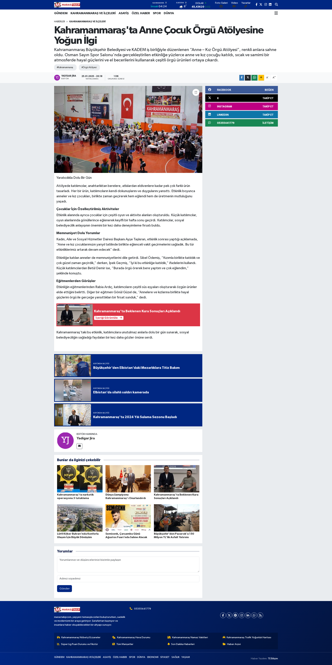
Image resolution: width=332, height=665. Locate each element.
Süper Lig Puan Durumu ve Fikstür (79, 644)
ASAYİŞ (124, 13)
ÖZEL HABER (141, 13)
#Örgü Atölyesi (88, 67)
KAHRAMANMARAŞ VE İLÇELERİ (93, 13)
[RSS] (260, 615)
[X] (229, 615)
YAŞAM (185, 657)
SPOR (157, 13)
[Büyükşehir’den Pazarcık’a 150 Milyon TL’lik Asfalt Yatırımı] (176, 517)
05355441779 (142, 608)
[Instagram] (242, 615)
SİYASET (164, 657)
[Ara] (276, 5)
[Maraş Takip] (67, 4)
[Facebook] (223, 615)
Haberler (59, 21)
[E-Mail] (79, 446)
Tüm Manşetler (124, 644)
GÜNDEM (61, 13)
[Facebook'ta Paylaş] (241, 78)
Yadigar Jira (86, 438)
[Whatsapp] (254, 615)
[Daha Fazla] (261, 78)
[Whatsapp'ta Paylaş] (254, 78)
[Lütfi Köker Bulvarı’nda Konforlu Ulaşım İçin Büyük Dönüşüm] (80, 517)
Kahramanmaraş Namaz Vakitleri (190, 637)
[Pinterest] (235, 615)
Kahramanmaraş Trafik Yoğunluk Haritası (249, 637)
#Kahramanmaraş (65, 67)
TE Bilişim (273, 658)
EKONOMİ (152, 657)
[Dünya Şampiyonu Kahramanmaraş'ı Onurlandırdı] (128, 478)
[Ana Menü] (276, 13)
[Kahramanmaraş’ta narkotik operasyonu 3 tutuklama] (80, 478)
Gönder (64, 588)
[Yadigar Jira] (65, 440)
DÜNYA (169, 13)
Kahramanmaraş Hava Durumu (133, 637)
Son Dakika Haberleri (183, 644)
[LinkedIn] (248, 615)
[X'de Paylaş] (248, 78)
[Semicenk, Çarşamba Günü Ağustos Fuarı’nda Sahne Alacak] (128, 517)
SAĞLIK (175, 657)
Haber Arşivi (234, 644)
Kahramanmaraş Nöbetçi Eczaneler (80, 637)
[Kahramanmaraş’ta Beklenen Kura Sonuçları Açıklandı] (176, 478)
